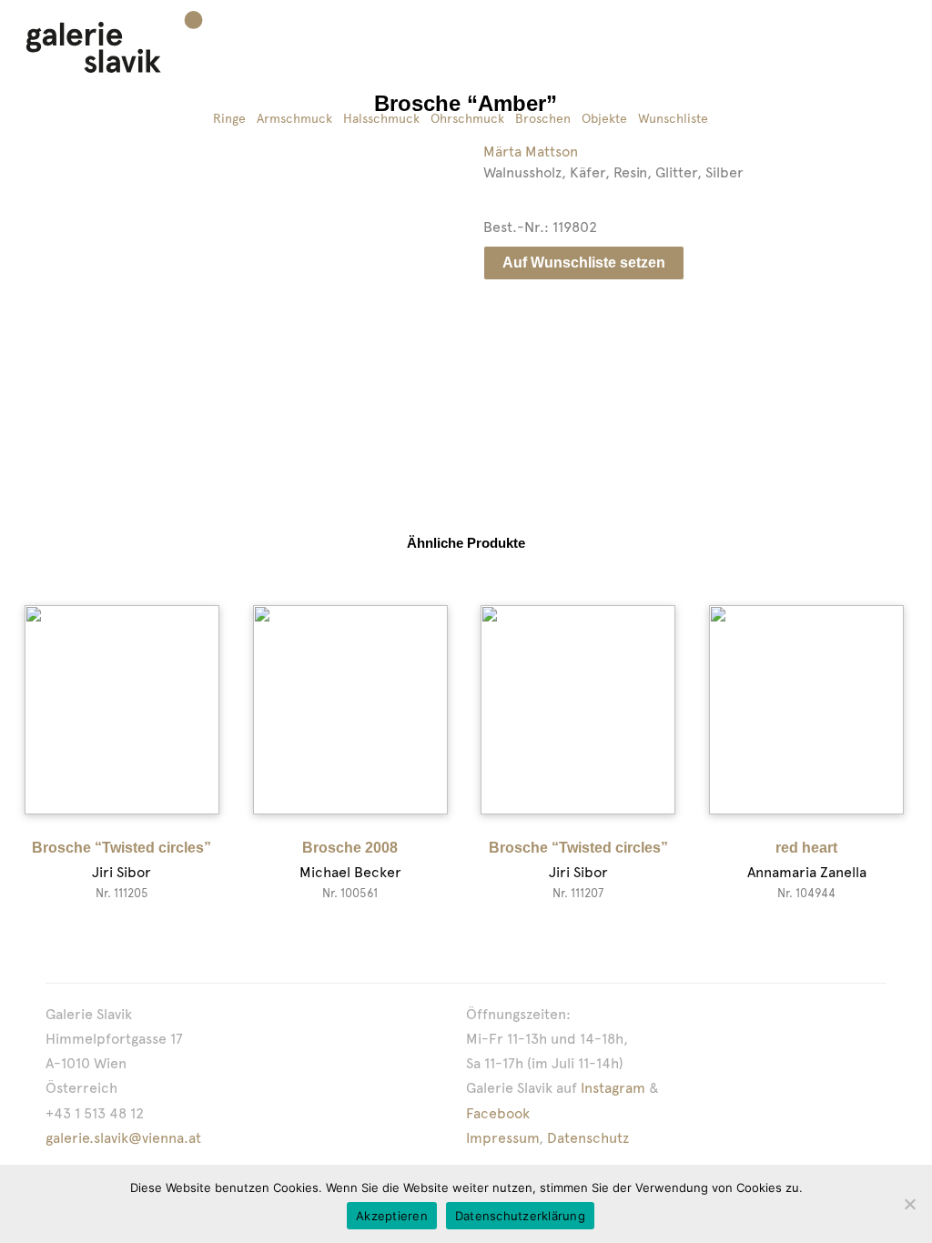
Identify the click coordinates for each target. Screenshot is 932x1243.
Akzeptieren (392, 1215)
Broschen (543, 118)
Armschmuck (294, 118)
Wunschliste (673, 118)
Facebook (498, 1113)
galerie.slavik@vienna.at (123, 1138)
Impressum (502, 1138)
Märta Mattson (530, 151)
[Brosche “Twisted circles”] (122, 709)
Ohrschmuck (467, 118)
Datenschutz (588, 1138)
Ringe (229, 118)
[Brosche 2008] (350, 709)
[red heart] (806, 709)
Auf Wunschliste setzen (583, 262)
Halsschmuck (381, 118)
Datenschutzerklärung (520, 1215)
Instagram (613, 1087)
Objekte (604, 118)
